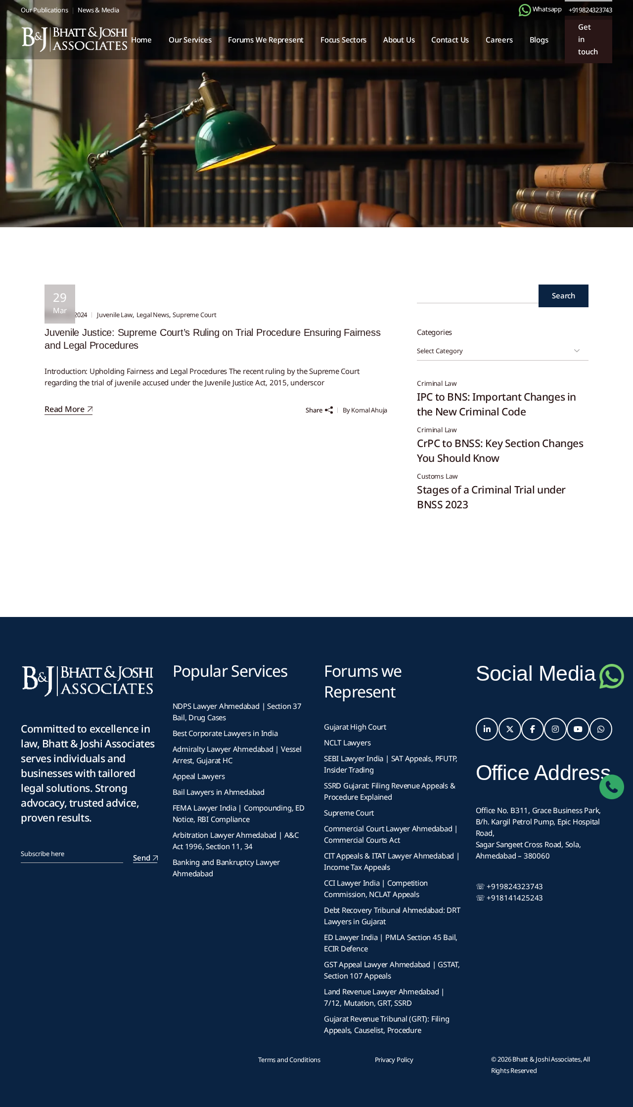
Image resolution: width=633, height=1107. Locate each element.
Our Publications (44, 9)
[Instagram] (555, 729)
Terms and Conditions (289, 1059)
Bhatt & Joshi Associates (546, 1059)
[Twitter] (509, 729)
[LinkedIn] (487, 729)
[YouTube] (578, 729)
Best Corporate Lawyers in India (225, 733)
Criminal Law (437, 383)
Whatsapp (546, 8)
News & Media (98, 9)
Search (563, 295)
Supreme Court (194, 314)
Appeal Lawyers (200, 776)
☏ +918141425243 (509, 897)
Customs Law (437, 476)
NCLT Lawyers (347, 742)
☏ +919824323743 (509, 886)
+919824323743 (590, 9)
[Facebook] (532, 729)
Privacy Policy (394, 1059)
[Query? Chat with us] (525, 10)
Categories (434, 332)
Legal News (152, 314)
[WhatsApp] (600, 729)
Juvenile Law (115, 314)
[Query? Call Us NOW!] (611, 787)
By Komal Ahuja (365, 410)
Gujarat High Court (355, 727)
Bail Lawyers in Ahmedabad (219, 792)
